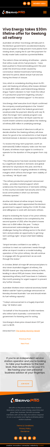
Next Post (25, 344)
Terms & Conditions (25, 425)
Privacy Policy (25, 428)
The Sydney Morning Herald (28, 331)
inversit (41, 445)
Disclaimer (25, 431)
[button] (45, 12)
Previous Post (25, 339)
